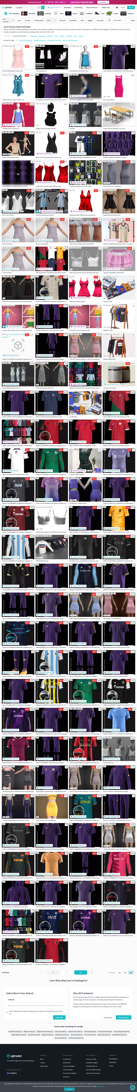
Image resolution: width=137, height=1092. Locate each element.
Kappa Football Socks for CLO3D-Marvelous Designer (16, 676)
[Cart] (117, 7)
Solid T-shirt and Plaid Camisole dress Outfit (81, 244)
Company (43, 1055)
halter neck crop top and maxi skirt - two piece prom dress (18, 301)
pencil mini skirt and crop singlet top (46, 820)
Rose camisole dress (108, 100)
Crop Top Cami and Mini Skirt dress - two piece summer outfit (86, 791)
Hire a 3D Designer (69, 1066)
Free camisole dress (41, 71)
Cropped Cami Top (108, 762)
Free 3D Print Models (69, 1073)
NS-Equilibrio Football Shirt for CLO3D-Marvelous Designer (52, 100)
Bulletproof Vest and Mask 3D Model (46, 128)
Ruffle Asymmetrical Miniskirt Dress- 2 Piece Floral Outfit (85, 618)
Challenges (112, 1062)
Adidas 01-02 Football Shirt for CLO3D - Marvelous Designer (119, 935)
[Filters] (109, 20)
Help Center (44, 1066)
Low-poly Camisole (25, 40)
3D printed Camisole (70, 40)
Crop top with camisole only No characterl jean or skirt (17, 330)
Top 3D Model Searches (93, 1070)
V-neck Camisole (6, 272)
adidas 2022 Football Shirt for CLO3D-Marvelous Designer (118, 590)
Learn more (100, 1086)
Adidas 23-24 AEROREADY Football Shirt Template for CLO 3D (52, 301)
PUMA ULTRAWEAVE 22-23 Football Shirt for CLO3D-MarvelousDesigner (89, 849)
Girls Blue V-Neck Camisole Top (10, 128)
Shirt (56, 36)
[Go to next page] (80, 972)
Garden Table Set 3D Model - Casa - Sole (114, 128)
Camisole (33, 36)
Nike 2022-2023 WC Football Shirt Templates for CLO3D (51, 272)
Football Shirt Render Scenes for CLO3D (80, 186)
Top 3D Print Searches (93, 1073)
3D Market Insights (92, 1063)
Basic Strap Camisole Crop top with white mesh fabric (84, 272)
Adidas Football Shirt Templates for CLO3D (114, 157)
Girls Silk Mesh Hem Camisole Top (79, 71)
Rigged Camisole (40, 40)
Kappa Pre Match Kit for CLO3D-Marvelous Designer (50, 359)
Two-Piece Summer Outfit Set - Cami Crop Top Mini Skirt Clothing (87, 359)
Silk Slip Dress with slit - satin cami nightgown (115, 849)
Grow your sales (91, 1059)
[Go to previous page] (53, 972)
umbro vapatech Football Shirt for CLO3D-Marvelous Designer (120, 71)
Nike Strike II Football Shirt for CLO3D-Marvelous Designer (51, 590)
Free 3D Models (68, 1070)
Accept (69, 1089)
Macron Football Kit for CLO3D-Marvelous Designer (50, 330)
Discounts (66, 1077)
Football (69, 36)
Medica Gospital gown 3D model (45, 215)
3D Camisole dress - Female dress (112, 186)
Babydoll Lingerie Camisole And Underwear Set (82, 215)
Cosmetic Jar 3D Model (109, 388)
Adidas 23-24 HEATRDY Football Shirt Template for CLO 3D (18, 359)
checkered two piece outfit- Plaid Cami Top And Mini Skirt (18, 791)
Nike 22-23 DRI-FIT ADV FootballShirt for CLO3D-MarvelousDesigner (20, 417)
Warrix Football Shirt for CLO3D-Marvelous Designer (50, 849)
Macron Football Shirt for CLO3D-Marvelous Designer (16, 705)
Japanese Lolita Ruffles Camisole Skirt (113, 272)
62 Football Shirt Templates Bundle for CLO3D (14, 186)
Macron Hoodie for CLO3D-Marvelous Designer (15, 907)
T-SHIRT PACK (73, 417)
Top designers (113, 1059)
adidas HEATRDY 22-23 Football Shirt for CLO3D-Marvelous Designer (54, 647)
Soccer (81, 36)
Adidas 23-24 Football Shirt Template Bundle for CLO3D (85, 388)
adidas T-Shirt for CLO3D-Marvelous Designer (115, 676)
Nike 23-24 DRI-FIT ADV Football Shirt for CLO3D (49, 417)
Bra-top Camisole (7, 244)
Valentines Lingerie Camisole (77, 301)
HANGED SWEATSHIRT (109, 359)
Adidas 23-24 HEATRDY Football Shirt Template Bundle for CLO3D (20, 935)
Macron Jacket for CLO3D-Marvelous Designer (115, 791)
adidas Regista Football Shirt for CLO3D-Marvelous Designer (52, 791)
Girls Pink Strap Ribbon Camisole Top (12, 71)
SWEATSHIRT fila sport (42, 561)
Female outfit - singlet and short (78, 503)
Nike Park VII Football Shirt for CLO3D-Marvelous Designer (51, 734)
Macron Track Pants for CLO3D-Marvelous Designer (117, 820)
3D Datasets (67, 1063)
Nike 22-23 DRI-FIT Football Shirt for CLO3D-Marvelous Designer (87, 532)
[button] (39, 7)
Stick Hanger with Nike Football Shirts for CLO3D (83, 157)
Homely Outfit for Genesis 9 (77, 474)
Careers (42, 1063)
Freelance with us (91, 1066)
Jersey (62, 36)
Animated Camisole (54, 40)
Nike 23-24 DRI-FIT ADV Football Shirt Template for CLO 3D (119, 474)
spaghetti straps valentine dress (111, 215)
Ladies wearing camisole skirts (10, 157)
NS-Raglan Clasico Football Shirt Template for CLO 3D (84, 561)
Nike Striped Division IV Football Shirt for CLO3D (116, 647)
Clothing (50, 36)
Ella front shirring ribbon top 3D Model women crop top (51, 532)
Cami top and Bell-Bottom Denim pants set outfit (15, 820)
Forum (111, 1066)
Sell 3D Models (90, 1055)
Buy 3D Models (67, 1055)
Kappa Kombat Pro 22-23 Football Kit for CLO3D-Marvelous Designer (88, 878)
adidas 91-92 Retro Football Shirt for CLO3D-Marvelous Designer (87, 647)
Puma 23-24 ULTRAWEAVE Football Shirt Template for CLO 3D (52, 503)
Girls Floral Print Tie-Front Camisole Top (13, 100)
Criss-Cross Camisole (8, 215)
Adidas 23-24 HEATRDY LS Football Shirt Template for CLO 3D (52, 474)
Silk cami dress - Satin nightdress (112, 618)
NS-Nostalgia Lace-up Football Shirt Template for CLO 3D (17, 590)
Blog (41, 1059)
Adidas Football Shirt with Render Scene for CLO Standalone (119, 244)
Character (41, 36)
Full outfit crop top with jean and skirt (80, 330)
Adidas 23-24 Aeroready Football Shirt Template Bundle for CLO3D (20, 445)
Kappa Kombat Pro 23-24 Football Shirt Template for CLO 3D (119, 734)
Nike (75, 36)
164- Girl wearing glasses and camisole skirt (81, 100)
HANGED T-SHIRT (108, 330)
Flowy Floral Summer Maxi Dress (45, 388)
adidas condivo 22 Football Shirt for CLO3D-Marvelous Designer (87, 734)
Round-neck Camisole (42, 244)
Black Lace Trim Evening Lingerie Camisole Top (48, 157)
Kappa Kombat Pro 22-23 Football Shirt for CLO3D (49, 618)
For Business (67, 1059)
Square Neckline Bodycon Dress (11, 388)
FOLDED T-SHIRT (107, 301)
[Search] (43, 7)
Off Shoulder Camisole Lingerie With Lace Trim (48, 186)
